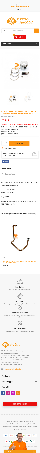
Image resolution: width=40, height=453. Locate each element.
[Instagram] (13, 393)
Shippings (22, 421)
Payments (29, 421)
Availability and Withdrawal (9, 424)
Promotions (6, 426)
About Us (23, 429)
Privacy (36, 424)
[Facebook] (3, 393)
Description (6, 169)
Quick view (11, 263)
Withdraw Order (20, 404)
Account (16, 429)
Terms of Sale (23, 424)
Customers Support (12, 421)
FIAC (4, 257)
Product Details (8, 174)
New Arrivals (14, 426)
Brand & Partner (32, 426)
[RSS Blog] (18, 393)
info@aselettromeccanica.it (20, 6)
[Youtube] (8, 393)
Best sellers (22, 426)
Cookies (30, 424)
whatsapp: (25, 5)
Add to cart (19, 143)
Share (6, 161)
